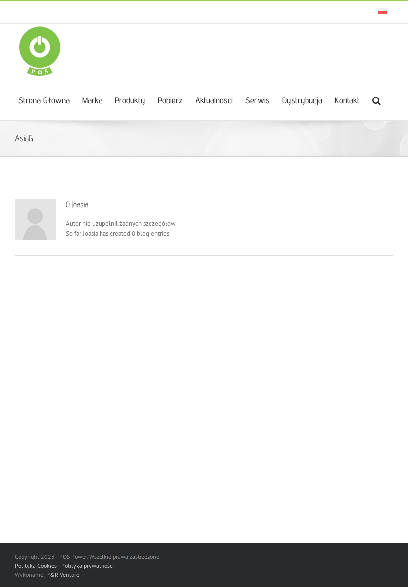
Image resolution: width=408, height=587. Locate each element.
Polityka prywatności (87, 565)
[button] (376, 99)
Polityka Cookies (36, 565)
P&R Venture (62, 574)
